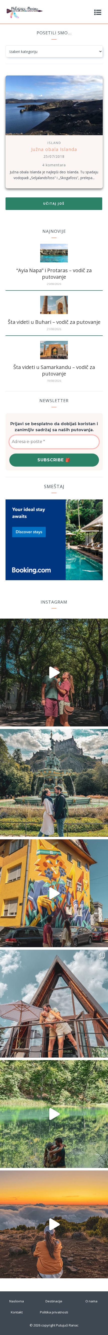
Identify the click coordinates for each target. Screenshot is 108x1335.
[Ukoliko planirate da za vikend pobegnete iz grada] (54, 1114)
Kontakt (17, 1312)
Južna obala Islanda (54, 149)
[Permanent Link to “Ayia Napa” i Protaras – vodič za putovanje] (54, 261)
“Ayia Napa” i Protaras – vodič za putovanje (54, 273)
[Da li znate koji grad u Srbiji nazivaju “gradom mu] (54, 893)
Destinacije (53, 1301)
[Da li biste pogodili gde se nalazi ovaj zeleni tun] (54, 672)
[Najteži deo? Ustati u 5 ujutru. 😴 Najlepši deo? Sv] (54, 1224)
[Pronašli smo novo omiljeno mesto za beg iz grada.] (54, 1004)
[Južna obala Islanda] (54, 135)
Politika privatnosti (54, 1312)
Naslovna (16, 1301)
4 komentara (54, 165)
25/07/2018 (54, 156)
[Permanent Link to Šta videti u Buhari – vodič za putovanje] (54, 312)
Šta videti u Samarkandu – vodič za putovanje (54, 370)
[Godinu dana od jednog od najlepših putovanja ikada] (54, 783)
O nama (91, 1301)
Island (54, 142)
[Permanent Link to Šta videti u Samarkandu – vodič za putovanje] (54, 357)
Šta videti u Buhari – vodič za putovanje (54, 322)
